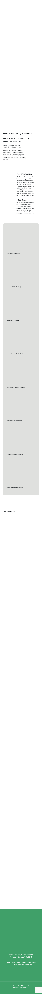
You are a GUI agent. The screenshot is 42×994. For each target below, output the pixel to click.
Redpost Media (24, 987)
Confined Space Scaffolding (15, 487)
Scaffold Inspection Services (15, 454)
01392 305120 (31, 962)
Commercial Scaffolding (14, 287)
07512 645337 (21, 962)
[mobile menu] (39, 3)
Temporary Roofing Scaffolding (16, 387)
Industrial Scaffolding (13, 320)
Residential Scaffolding (13, 253)
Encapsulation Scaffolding (14, 420)
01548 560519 (11, 962)
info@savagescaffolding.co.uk (22, 964)
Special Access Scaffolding (15, 354)
